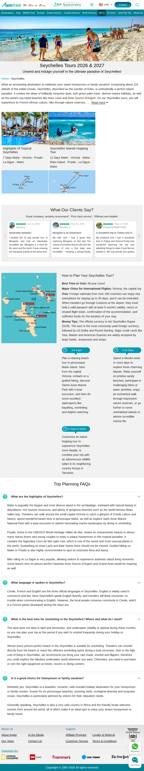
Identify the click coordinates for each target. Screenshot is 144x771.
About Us (138, 13)
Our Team (7, 741)
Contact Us (35, 741)
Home (5, 78)
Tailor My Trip (124, 13)
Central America (72, 13)
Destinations (7, 13)
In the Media (36, 734)
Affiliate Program (76, 734)
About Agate (9, 734)
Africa (102, 13)
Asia (18, 13)
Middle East (29, 13)
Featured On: (9, 750)
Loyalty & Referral (103, 734)
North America (89, 13)
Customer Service (77, 741)
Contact (123, 4)
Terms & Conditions (104, 741)
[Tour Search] (137, 5)
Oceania (111, 13)
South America (54, 13)
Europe (40, 13)
